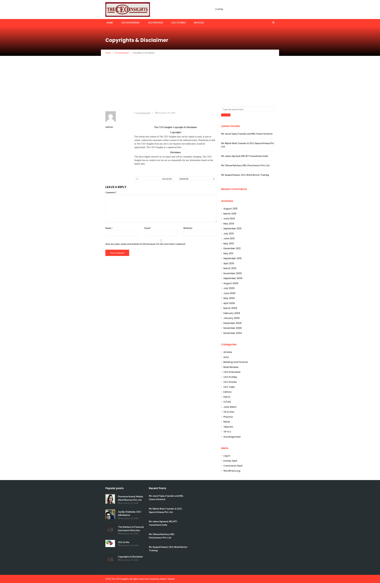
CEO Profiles (155, 22)
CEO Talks (229, 387)
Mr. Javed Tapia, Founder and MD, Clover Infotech (247, 133)
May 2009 (229, 298)
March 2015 (229, 213)
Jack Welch (229, 406)
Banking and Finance (235, 362)
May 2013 (228, 243)
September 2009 (232, 278)
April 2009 (229, 303)
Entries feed (230, 460)
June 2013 (229, 238)
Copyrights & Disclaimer (130, 556)
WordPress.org (231, 470)
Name (109, 228)
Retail (226, 421)
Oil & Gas (228, 411)
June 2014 (229, 218)
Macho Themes (167, 579)
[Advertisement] (190, 84)
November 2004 (232, 333)
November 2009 (232, 273)
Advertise (184, 178)
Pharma (228, 416)
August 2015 (230, 208)
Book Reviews (231, 367)
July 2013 (228, 233)
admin (109, 127)
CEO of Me (167, 178)
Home (110, 22)
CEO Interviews (130, 22)
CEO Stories (178, 22)
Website (187, 228)
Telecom (228, 426)
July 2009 (229, 288)
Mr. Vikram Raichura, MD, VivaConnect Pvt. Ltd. (245, 165)
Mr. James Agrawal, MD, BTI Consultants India (244, 156)
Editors (227, 391)
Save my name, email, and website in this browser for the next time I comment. (145, 244)
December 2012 (232, 248)
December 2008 (232, 323)
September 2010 (232, 258)
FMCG (226, 397)
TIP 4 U (227, 431)
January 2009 (231, 318)
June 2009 (229, 293)
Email (147, 228)
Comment (111, 192)
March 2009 (230, 308)
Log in (226, 455)
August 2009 (230, 283)
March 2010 (229, 268)
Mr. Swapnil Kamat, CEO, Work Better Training (245, 174)
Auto (226, 357)
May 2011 (228, 253)
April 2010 (228, 263)
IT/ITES (227, 401)
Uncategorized (143, 113)
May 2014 (228, 223)
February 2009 (231, 313)
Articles (199, 22)
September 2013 (232, 228)
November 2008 (232, 328)
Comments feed (232, 465)
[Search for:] (248, 109)
